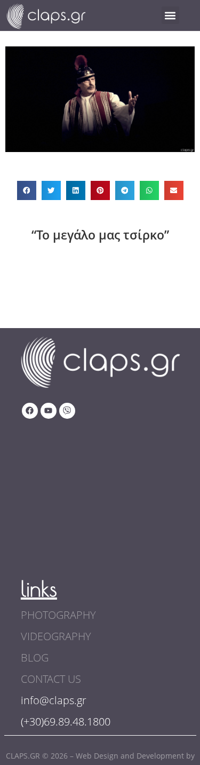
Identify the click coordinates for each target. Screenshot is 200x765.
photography (58, 615)
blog (35, 657)
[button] (170, 15)
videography (56, 636)
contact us (51, 679)
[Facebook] (30, 411)
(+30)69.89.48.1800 (65, 721)
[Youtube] (49, 411)
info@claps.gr (53, 700)
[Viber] (67, 411)
